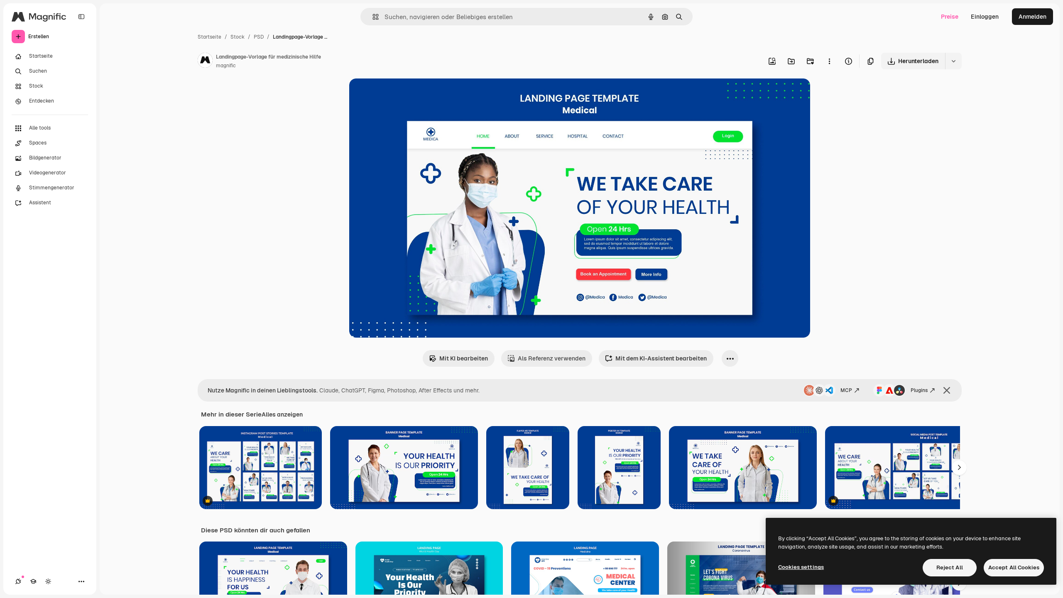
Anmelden (1032, 16)
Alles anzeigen (282, 414)
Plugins (919, 390)
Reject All (949, 567)
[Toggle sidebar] (81, 16)
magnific (226, 65)
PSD (259, 37)
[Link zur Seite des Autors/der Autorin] (205, 61)
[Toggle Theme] (48, 581)
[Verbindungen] (18, 581)
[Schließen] (947, 390)
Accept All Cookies (1013, 567)
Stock (237, 37)
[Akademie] (33, 581)
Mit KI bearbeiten (463, 358)
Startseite (209, 37)
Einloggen (985, 16)
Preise (949, 16)
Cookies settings (801, 567)
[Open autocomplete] (372, 17)
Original (402, 94)
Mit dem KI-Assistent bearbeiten (661, 358)
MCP (846, 390)
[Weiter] (959, 467)
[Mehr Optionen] (829, 61)
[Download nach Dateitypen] (953, 61)
